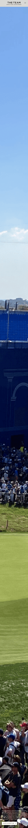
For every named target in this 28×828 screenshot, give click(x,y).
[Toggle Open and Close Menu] (25, 2)
